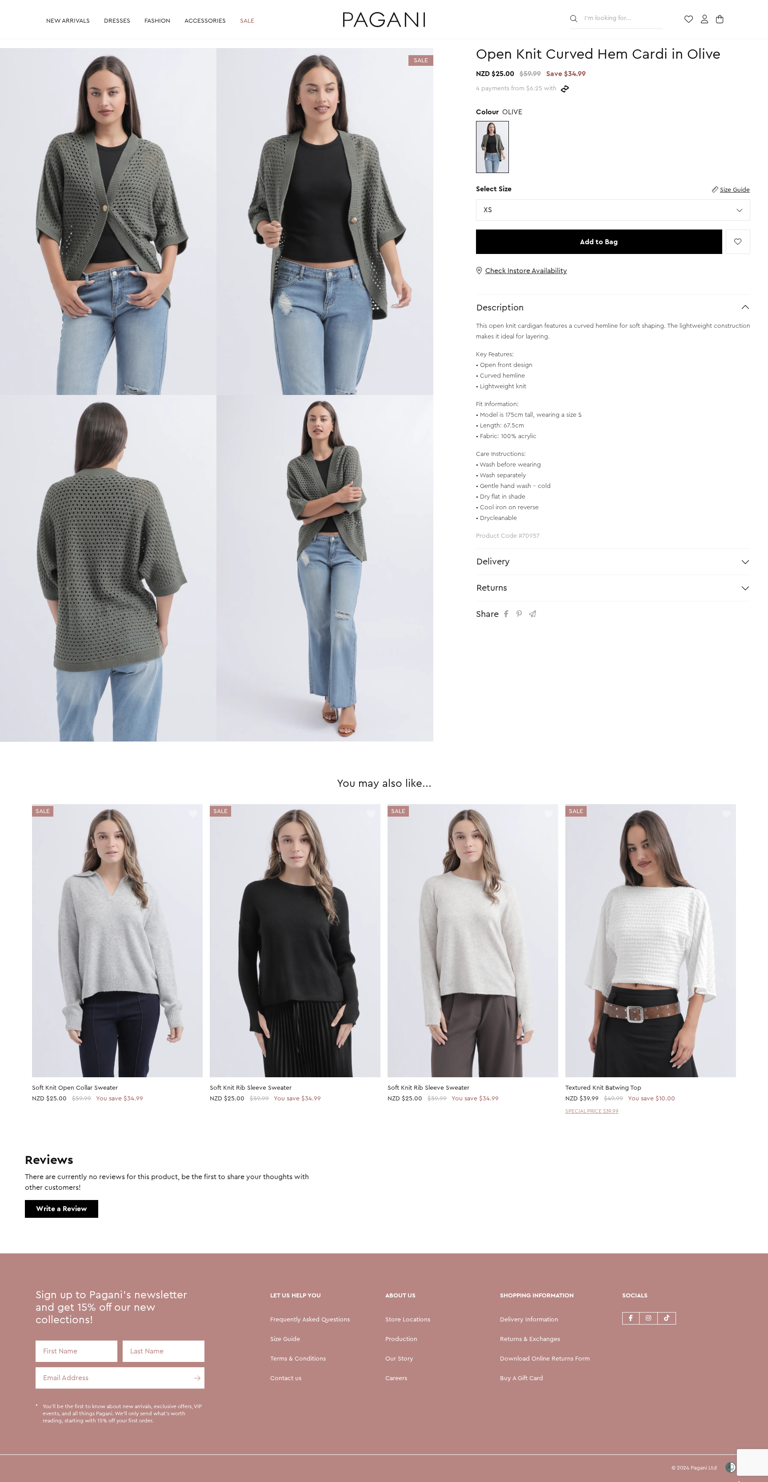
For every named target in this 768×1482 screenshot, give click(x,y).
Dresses (117, 21)
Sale (247, 21)
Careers (396, 1378)
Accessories (205, 21)
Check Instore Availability (526, 270)
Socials (635, 1296)
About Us (400, 1296)
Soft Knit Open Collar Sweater (75, 1088)
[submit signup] (193, 1378)
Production (401, 1339)
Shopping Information (537, 1296)
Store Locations (407, 1320)
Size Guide (735, 190)
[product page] (117, 940)
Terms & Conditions (298, 1359)
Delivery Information (529, 1320)
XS (489, 209)
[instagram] (648, 1317)
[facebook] (630, 1317)
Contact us (285, 1378)
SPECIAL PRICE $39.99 (592, 1111)
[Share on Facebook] (507, 614)
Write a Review (61, 1208)
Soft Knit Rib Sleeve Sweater (251, 1088)
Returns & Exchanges (530, 1339)
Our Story (399, 1359)
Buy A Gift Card (521, 1378)
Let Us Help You (295, 1296)
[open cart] (720, 20)
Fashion (157, 21)
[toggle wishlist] (738, 242)
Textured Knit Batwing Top (603, 1088)
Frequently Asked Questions (310, 1320)
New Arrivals (68, 21)
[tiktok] (667, 1317)
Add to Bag (599, 242)
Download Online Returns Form (545, 1359)
